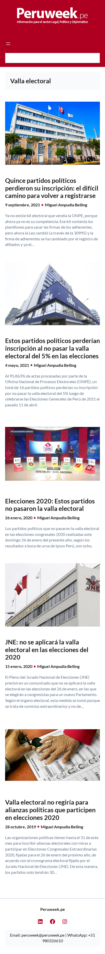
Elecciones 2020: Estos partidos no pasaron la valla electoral (50, 504)
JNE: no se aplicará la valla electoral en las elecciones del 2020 (46, 649)
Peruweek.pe (52, 909)
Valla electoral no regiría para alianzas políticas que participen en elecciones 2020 (50, 809)
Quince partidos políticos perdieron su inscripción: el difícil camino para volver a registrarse (51, 188)
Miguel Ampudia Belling (66, 204)
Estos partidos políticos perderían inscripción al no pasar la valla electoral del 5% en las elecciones (52, 348)
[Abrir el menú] (8, 44)
